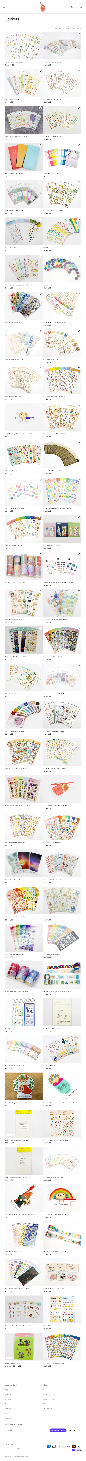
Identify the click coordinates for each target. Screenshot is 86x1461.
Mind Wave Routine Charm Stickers (54, 434)
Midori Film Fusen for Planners (14, 508)
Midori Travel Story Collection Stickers (55, 322)
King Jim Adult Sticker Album (14, 173)
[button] (4, 6)
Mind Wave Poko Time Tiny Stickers (54, 396)
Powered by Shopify (23, 1456)
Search (45, 1390)
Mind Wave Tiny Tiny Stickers (52, 99)
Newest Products (49, 1394)
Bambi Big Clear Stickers (12, 1363)
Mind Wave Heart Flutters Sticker (15, 917)
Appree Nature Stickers (12, 248)
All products (47, 1409)
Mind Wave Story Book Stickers (52, 917)
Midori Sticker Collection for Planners (16, 136)
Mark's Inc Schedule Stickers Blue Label (17, 657)
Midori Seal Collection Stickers (52, 62)
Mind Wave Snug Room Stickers (53, 211)
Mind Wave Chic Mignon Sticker (14, 843)
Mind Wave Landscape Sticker (14, 359)
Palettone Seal (47, 285)
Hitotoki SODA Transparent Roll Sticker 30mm (57, 991)
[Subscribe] (40, 1430)
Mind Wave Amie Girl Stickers (52, 545)
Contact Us (9, 1409)
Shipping (8, 1394)
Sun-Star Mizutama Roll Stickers (15, 582)
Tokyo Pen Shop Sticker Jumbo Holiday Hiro (19, 1103)
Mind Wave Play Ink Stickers (13, 545)
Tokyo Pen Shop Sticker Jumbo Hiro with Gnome (20, 1214)
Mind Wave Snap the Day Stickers (15, 768)
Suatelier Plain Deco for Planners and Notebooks (58, 582)
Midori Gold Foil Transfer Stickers (53, 471)
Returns (8, 1399)
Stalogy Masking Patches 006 (14, 211)
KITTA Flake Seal (10, 1028)
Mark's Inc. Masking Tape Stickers (53, 1289)
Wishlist (46, 1404)
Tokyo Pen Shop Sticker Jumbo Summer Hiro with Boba (60, 1103)
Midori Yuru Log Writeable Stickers (15, 694)
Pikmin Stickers (48, 1326)
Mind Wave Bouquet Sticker (51, 954)
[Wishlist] (76, 6)
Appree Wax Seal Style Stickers (14, 954)
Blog (6, 1413)
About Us (8, 1418)
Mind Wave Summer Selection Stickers (17, 1289)
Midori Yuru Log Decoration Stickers (54, 768)
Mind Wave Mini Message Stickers (53, 1363)
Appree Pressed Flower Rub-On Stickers (17, 805)
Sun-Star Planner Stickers (51, 173)
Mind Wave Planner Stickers (13, 1251)
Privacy (7, 1404)
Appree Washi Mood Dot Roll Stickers (16, 991)
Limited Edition (48, 1399)
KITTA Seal (46, 248)
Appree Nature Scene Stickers (14, 880)
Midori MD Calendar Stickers (52, 1028)
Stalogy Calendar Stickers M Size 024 (16, 1140)
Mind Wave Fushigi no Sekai (52, 843)
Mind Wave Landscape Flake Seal (53, 694)
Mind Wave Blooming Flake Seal (53, 1177)
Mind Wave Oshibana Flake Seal (15, 731)
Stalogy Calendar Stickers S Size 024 (16, 1177)
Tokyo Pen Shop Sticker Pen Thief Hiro (55, 805)
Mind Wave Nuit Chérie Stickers (52, 657)
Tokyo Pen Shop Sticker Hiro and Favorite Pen (19, 434)
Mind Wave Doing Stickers (13, 471)
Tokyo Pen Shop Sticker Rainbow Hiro (55, 1214)
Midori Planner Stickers (12, 99)
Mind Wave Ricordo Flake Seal (14, 1066)
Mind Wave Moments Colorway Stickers (55, 620)
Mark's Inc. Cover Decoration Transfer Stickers (19, 1326)
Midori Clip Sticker (49, 1066)
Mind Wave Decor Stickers (13, 396)
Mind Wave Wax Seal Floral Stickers (54, 880)
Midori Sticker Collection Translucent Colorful (57, 508)
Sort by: (50, 28)
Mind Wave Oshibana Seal (13, 322)
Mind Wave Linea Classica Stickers (53, 731)
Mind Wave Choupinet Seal (13, 619)
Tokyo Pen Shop (14, 1456)
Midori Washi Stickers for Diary (52, 136)
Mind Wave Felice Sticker (51, 359)
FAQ (6, 1390)
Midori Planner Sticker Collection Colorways (18, 285)
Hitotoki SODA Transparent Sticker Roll (55, 1251)
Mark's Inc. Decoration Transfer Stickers (55, 1140)
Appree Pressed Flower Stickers (14, 62)
